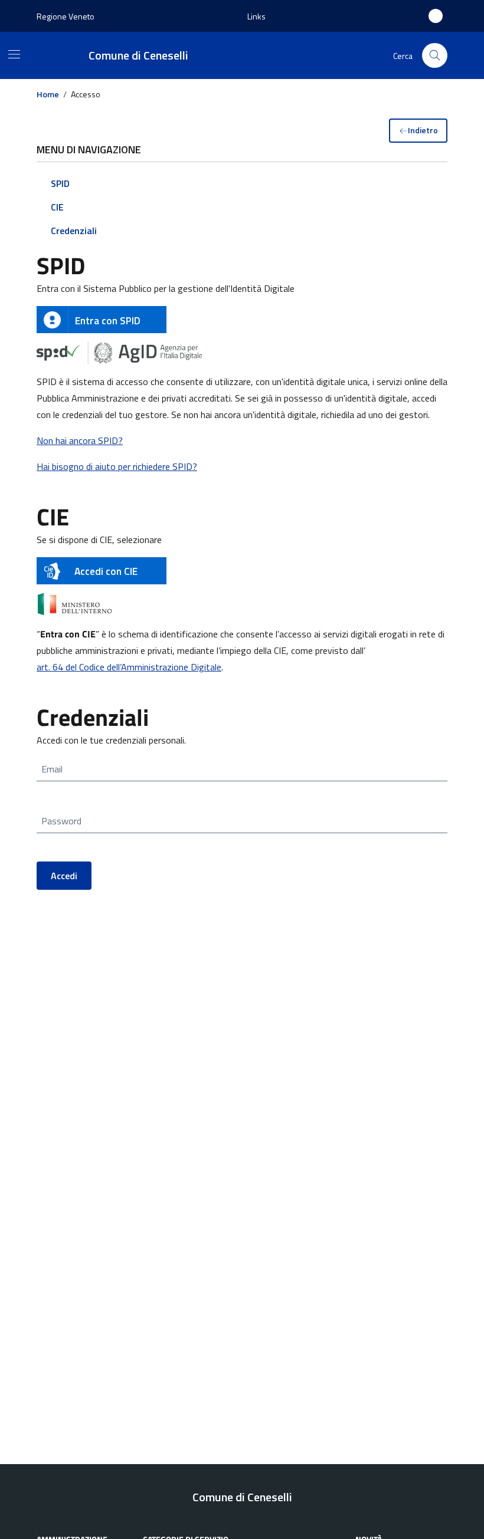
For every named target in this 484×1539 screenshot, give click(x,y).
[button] (256, 16)
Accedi (64, 876)
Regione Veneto (65, 16)
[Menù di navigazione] (14, 54)
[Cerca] (434, 55)
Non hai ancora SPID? (80, 440)
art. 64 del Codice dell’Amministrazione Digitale (129, 667)
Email (52, 769)
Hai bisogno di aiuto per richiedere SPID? (117, 466)
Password (61, 821)
